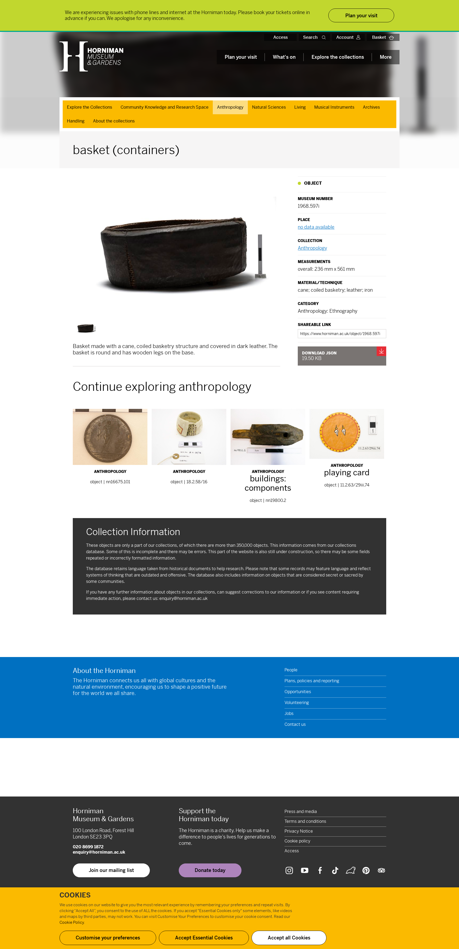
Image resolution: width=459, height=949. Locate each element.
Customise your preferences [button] (108, 938)
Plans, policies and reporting (311, 681)
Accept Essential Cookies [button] (204, 938)
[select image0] (86, 327)
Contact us (295, 724)
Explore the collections (338, 57)
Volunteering (296, 702)
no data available (316, 227)
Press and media (300, 811)
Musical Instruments (334, 107)
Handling (75, 121)
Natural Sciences (269, 107)
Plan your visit (241, 57)
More (386, 57)
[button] (325, 37)
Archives (371, 107)
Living (300, 107)
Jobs (289, 713)
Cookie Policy (72, 922)
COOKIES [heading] (75, 895)
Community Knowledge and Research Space (165, 107)
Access (280, 37)
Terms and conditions (305, 821)
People (291, 670)
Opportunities (297, 691)
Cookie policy (297, 841)
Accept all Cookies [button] (289, 938)
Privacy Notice (298, 831)
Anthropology (230, 107)
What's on (284, 57)
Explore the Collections (89, 107)
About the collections (114, 121)
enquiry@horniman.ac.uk (183, 598)
